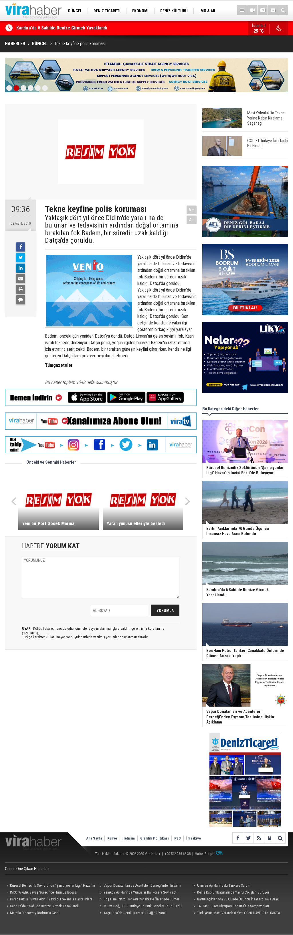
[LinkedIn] (20, 268)
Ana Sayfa (94, 838)
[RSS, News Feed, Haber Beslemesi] (259, 838)
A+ (192, 209)
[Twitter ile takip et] (248, 838)
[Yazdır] (20, 289)
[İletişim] (273, 10)
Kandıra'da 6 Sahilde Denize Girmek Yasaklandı (61, 28)
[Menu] (242, 10)
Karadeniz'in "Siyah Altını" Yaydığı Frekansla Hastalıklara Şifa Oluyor (48, 900)
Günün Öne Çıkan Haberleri (27, 868)
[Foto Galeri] (263, 10)
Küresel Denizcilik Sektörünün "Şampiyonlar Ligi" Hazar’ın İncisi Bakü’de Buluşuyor (50, 886)
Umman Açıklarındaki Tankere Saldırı (223, 885)
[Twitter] (20, 257)
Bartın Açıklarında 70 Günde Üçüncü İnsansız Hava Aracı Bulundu (235, 900)
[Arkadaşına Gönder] (20, 278)
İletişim (128, 838)
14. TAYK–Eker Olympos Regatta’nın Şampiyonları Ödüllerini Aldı (230, 907)
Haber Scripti (204, 854)
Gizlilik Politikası (154, 838)
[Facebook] (20, 247)
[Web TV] (252, 10)
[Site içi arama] (283, 10)
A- (191, 219)
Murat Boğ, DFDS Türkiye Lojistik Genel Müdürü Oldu (143, 906)
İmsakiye (193, 838)
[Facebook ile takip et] (237, 838)
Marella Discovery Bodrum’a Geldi (35, 913)
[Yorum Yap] (20, 299)
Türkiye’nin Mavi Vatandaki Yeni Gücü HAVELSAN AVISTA (238, 913)
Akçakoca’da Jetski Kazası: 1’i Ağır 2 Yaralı (135, 913)
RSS (177, 838)
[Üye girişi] (269, 838)
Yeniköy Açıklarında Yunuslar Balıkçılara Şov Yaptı (140, 892)
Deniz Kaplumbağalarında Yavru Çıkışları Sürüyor (233, 892)
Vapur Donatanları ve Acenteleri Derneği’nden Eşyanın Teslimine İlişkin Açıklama (139, 886)
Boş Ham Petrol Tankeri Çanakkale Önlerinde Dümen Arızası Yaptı (139, 900)
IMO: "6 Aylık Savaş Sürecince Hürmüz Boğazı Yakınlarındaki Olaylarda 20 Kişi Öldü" (41, 893)
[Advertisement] (101, 705)
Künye (112, 838)
